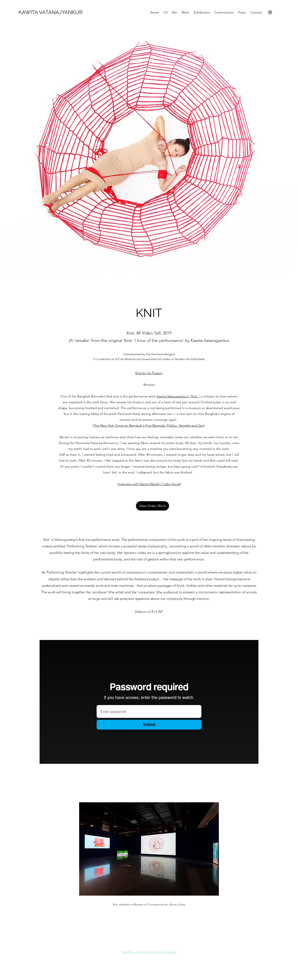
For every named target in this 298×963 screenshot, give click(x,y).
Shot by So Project (149, 373)
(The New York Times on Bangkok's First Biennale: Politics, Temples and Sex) (149, 425)
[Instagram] (270, 12)
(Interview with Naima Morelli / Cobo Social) (149, 484)
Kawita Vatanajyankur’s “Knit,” (178, 396)
